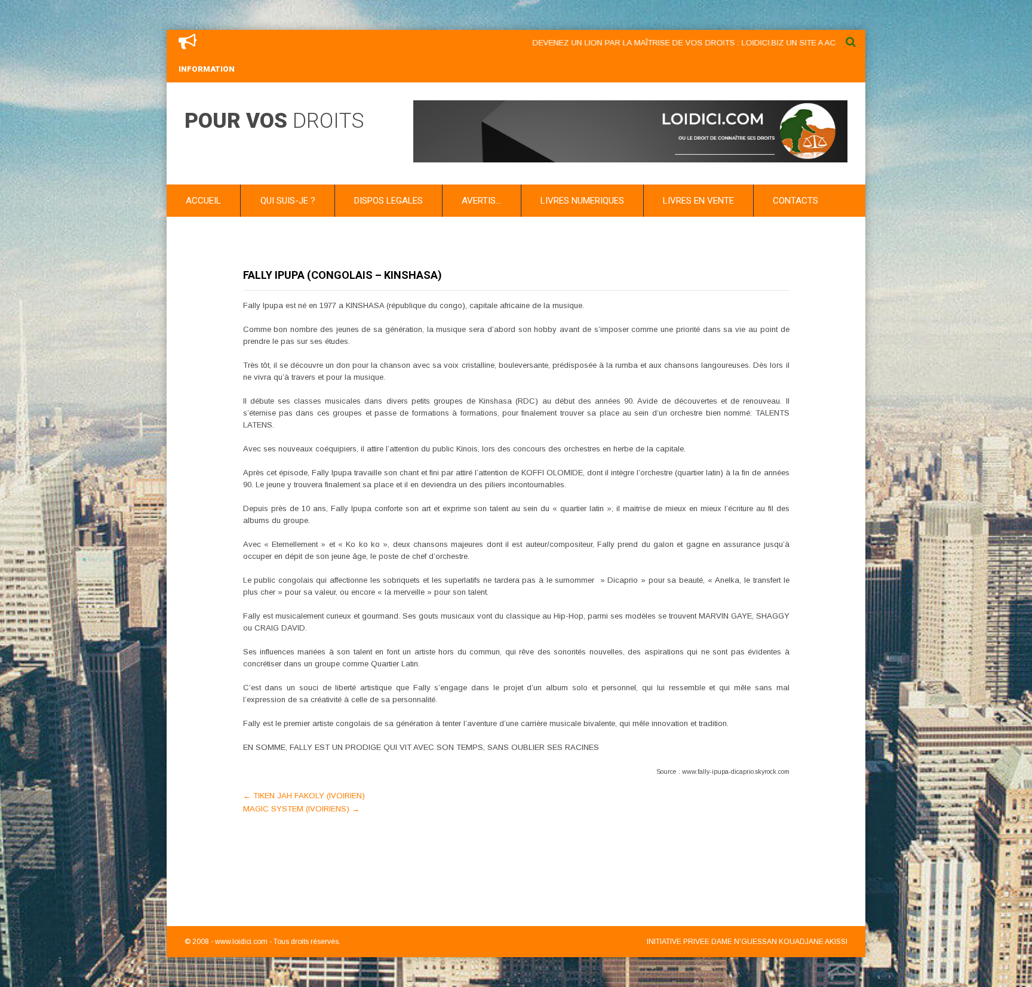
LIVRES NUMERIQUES (582, 200)
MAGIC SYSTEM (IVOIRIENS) (301, 808)
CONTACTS (795, 200)
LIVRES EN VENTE (698, 200)
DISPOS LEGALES (388, 200)
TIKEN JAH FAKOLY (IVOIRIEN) (304, 795)
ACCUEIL (203, 200)
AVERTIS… (481, 200)
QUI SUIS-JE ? (287, 200)
